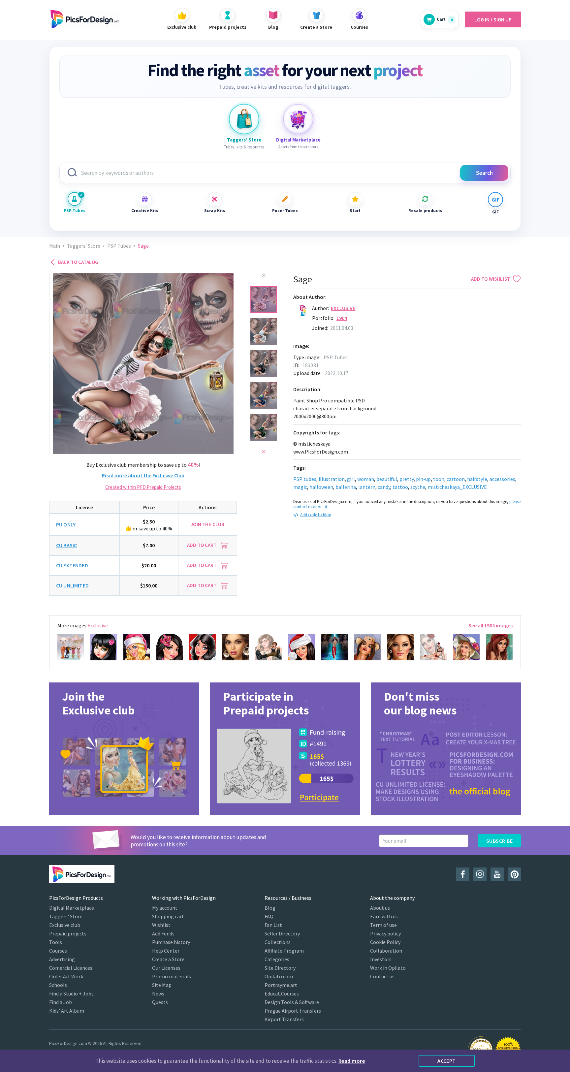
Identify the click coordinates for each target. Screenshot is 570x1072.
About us (380, 907)
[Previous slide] (263, 275)
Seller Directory (282, 933)
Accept (446, 1060)
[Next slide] (263, 451)
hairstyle (477, 479)
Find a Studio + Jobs (71, 993)
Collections (278, 942)
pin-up (423, 479)
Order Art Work (66, 976)
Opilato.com (279, 976)
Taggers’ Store (83, 246)
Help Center (165, 950)
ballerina (345, 487)
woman (365, 479)
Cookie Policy (385, 942)
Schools (58, 985)
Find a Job (60, 1002)
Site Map (162, 985)
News (158, 993)
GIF (495, 212)
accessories (502, 479)
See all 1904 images (490, 625)
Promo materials (171, 976)
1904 (341, 318)
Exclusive (343, 308)
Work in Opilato (388, 967)
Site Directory (280, 967)
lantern (366, 487)
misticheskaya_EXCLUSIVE (457, 487)
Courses (58, 950)
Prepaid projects (67, 933)
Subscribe (499, 840)
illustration (332, 479)
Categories (277, 959)
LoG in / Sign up (493, 19)
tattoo (400, 487)
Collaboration (386, 950)
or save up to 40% (152, 528)
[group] (124, 748)
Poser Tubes (285, 210)
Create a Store (168, 959)
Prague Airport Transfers (293, 1010)
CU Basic (66, 545)
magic (300, 487)
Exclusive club (64, 925)
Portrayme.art (281, 985)
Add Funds (163, 933)
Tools (55, 942)
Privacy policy (385, 933)
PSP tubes (304, 479)
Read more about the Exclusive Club (143, 475)
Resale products (425, 210)
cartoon (456, 479)
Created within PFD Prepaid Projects (143, 487)
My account (164, 907)
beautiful (386, 479)
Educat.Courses (282, 993)
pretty (406, 479)
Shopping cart (168, 916)
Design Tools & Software (292, 1002)
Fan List (273, 925)
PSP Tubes (74, 210)
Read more (351, 1060)
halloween (321, 487)
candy (384, 487)
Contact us (382, 976)
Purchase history (171, 942)
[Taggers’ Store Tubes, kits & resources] (244, 119)
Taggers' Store (65, 916)
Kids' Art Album (66, 1010)
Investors (381, 959)
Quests (160, 1002)
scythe (417, 487)
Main (54, 246)
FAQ (269, 916)
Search (484, 172)
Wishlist (161, 925)
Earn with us (384, 916)
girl (351, 479)
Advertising (62, 959)
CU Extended (72, 565)
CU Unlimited (72, 585)
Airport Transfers (284, 1019)
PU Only (66, 524)
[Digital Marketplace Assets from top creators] (298, 119)
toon (438, 479)
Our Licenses (166, 967)
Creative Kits (144, 210)
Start (355, 210)
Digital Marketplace (71, 907)
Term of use (383, 925)
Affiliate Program (284, 950)
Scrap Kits (214, 210)
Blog (270, 907)
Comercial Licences (70, 967)
